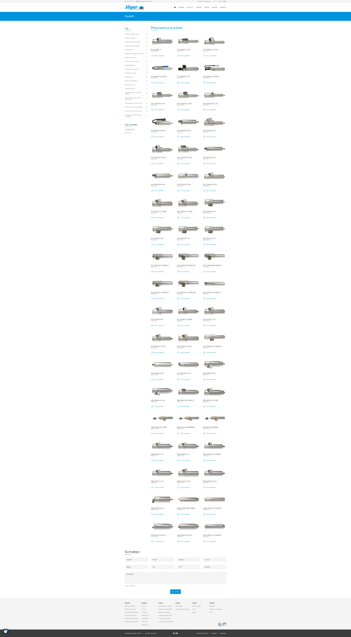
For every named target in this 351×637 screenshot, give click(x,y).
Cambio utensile (130, 38)
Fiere (193, 609)
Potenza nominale (130, 57)
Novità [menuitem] (214, 7)
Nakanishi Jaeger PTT (165, 615)
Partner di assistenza (215, 609)
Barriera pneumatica (131, 81)
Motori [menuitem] (198, 7)
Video (194, 612)
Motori (161, 603)
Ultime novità (196, 606)
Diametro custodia (130, 73)
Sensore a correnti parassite (133, 111)
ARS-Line (144, 621)
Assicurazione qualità (131, 612)
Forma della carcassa (131, 69)
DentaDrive (145, 618)
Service (178, 603)
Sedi (210, 612)
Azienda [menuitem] (181, 7)
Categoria (128, 77)
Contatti (211, 603)
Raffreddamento (130, 65)
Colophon (223, 633)
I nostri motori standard (166, 621)
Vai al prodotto (159, 56)
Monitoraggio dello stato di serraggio (133, 115)
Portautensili (129, 50)
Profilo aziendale (130, 606)
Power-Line (145, 615)
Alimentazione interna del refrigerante (133, 98)
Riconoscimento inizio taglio (134, 107)
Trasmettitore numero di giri (133, 103)
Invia (177, 592)
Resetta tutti (128, 132)
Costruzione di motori (131, 618)
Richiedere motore (164, 612)
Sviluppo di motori (164, 618)
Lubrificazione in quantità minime (133, 93)
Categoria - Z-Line (130, 129)
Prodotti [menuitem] (190, 7)
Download (179, 606)
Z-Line (144, 606)
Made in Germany (130, 609)
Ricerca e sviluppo (130, 615)
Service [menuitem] (207, 7)
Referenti (212, 606)
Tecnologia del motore (132, 61)
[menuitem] (175, 7)
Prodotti (144, 603)
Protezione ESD (129, 88)
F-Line (144, 609)
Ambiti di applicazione (132, 34)
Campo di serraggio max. (132, 42)
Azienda (127, 603)
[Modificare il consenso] (6, 631)
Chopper (144, 612)
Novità (194, 603)
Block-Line (145, 625)
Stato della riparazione (183, 609)
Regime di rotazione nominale (134, 53)
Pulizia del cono (130, 85)
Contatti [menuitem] (223, 7)
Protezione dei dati (202, 633)
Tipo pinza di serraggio (132, 46)
